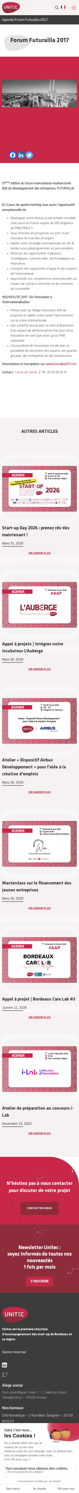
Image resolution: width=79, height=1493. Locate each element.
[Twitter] (29, 155)
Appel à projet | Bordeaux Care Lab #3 (38, 999)
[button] (73, 7)
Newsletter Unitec (38, 1247)
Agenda (8, 19)
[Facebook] (12, 155)
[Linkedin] (21, 155)
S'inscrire (40, 1281)
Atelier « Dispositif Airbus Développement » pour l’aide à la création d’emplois (34, 767)
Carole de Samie (26, 372)
